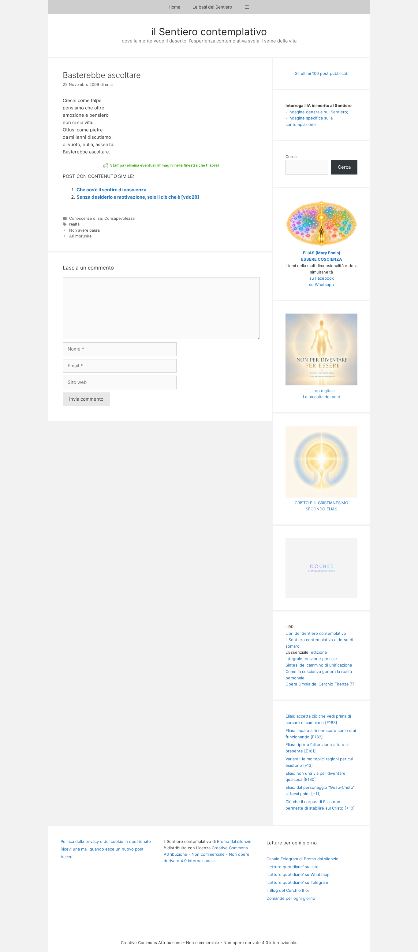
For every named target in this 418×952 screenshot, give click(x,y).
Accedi (67, 856)
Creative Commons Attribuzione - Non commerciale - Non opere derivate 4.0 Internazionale (206, 854)
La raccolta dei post (321, 396)
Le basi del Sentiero (212, 6)
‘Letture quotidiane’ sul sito (293, 866)
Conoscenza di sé (85, 218)
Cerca (291, 156)
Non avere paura (84, 230)
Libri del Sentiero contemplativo (316, 633)
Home (174, 6)
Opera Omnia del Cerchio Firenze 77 (320, 684)
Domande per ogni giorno (291, 898)
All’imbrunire (80, 236)
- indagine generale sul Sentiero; (317, 111)
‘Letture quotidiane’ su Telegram (297, 882)
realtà (74, 224)
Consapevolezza (119, 218)
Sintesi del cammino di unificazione (319, 665)
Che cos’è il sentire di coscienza (112, 190)
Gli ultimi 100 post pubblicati (321, 73)
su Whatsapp (321, 284)
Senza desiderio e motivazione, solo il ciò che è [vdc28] (138, 197)
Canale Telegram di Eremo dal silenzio (302, 858)
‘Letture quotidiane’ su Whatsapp (298, 874)
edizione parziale (321, 658)
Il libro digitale (321, 390)
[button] (247, 7)
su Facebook (321, 278)
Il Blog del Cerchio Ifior (288, 890)
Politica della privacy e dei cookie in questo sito (106, 841)
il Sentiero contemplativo (209, 32)
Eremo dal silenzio (234, 841)
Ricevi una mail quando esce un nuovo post (102, 849)
